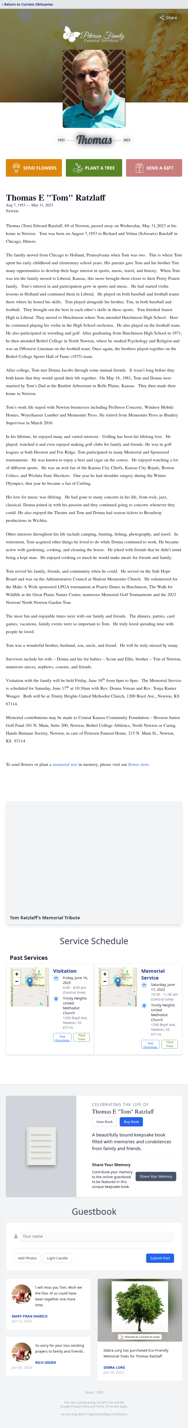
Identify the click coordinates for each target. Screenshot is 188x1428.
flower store (138, 764)
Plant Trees (81, 1037)
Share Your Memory (156, 1176)
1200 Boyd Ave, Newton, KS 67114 (75, 1022)
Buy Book (131, 1121)
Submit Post (160, 1258)
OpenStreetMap (99, 1414)
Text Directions (62, 1038)
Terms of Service (107, 1406)
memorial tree (65, 764)
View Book (104, 1121)
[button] (30, 982)
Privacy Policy (80, 1406)
